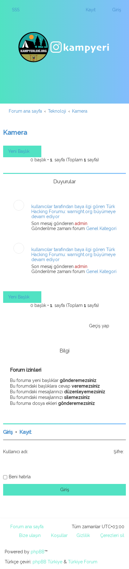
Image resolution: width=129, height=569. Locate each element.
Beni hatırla (20, 476)
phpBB (37, 551)
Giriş (8, 432)
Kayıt (25, 432)
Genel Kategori (101, 228)
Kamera (15, 132)
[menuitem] (13, 10)
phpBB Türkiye (47, 561)
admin (81, 223)
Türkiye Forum (82, 561)
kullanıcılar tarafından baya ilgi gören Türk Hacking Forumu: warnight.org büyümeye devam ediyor (73, 211)
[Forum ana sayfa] (64, 47)
